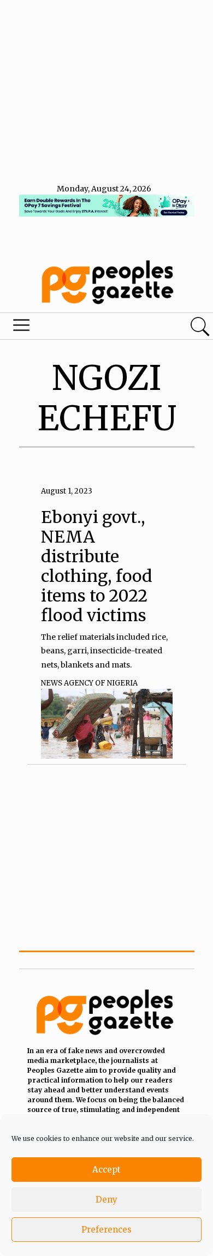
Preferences (106, 1229)
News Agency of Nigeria (89, 683)
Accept (106, 1169)
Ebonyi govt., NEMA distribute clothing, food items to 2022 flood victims (96, 566)
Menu (72, 328)
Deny (106, 1199)
